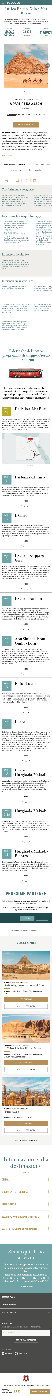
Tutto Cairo (11, 1111)
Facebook (9, 1353)
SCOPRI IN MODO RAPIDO (26, 1006)
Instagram (23, 1353)
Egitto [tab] (26, 1172)
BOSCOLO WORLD (9, 1312)
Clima (5, 1179)
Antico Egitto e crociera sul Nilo (24, 985)
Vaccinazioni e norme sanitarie (20, 1216)
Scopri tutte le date (39, 1391)
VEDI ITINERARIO (26, 999)
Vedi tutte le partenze (42, 164)
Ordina (42, 918)
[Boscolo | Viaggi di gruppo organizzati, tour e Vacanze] (12, 2)
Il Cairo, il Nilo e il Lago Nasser (23, 1048)
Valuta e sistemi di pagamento (19, 1228)
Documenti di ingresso (15, 1191)
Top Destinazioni (9, 1305)
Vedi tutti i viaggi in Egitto (26, 1140)
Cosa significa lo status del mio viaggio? (26, 170)
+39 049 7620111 (26, 1287)
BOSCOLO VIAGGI (8, 1297)
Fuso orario (9, 1204)
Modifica (27, 918)
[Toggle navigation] (2, 2)
